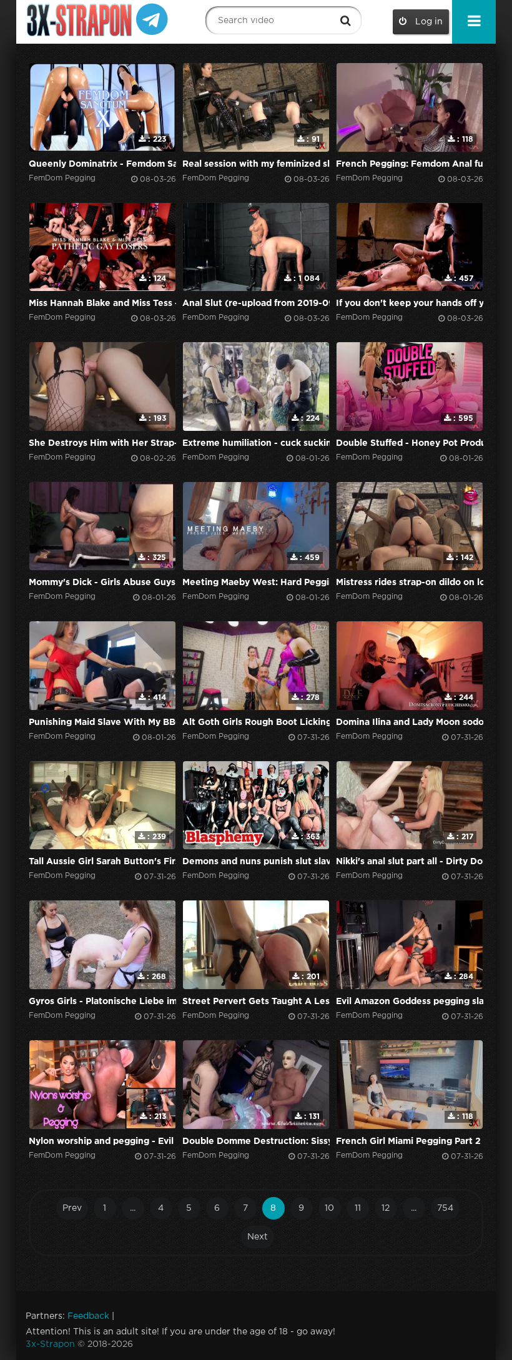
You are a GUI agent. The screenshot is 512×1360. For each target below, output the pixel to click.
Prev (72, 1208)
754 (445, 1208)
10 (329, 1208)
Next (257, 1237)
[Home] (81, 20)
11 (358, 1208)
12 (386, 1208)
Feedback (88, 1316)
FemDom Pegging (62, 178)
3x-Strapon (50, 1344)
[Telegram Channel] (152, 18)
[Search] (345, 20)
